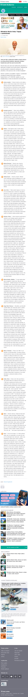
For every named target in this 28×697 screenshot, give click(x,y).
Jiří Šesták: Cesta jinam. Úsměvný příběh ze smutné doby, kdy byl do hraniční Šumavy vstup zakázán (16, 520)
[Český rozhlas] (5, 1)
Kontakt (16, 658)
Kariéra (16, 656)
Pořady (18, 15)
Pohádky (4, 498)
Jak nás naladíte (18, 650)
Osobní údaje (9, 693)
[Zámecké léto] (14, 22)
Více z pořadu (5, 551)
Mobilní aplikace (5, 669)
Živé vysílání (4, 500)
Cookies (3, 693)
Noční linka (3, 37)
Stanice (3, 654)
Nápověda (17, 652)
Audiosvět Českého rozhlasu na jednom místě (11, 506)
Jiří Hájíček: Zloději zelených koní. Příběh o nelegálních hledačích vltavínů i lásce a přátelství (16, 540)
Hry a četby (4, 495)
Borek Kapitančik (8, 482)
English (22, 693)
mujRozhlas (3, 491)
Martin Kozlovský (6, 56)
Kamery (25, 7)
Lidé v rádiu (17, 654)
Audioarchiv (20, 7)
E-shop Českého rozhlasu (9, 580)
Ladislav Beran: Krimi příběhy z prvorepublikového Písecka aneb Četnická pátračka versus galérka (16, 533)
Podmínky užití (16, 693)
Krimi (12, 495)
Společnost (4, 15)
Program (14, 7)
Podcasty (3, 667)
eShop (2, 656)
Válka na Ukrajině (5, 650)
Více (24, 15)
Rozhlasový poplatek (20, 660)
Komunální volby (5, 652)
